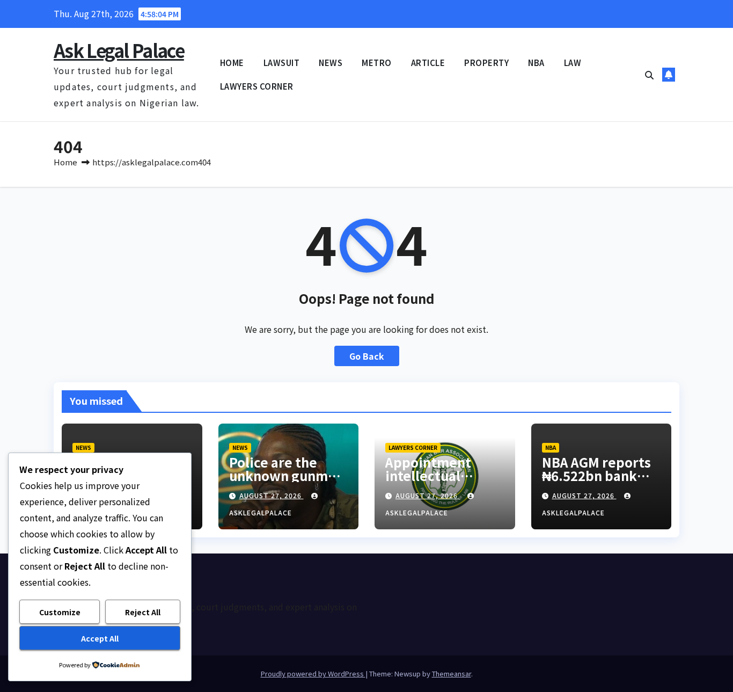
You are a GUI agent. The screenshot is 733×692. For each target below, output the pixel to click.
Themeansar (451, 673)
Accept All (100, 638)
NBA (536, 62)
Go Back (366, 355)
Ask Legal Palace (119, 50)
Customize (59, 612)
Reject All (142, 612)
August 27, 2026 (271, 495)
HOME (232, 62)
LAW (573, 62)
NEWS (330, 62)
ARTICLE (428, 62)
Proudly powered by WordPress (313, 673)
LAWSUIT (281, 62)
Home (65, 161)
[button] (649, 74)
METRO (377, 62)
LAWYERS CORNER (257, 86)
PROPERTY (486, 62)
